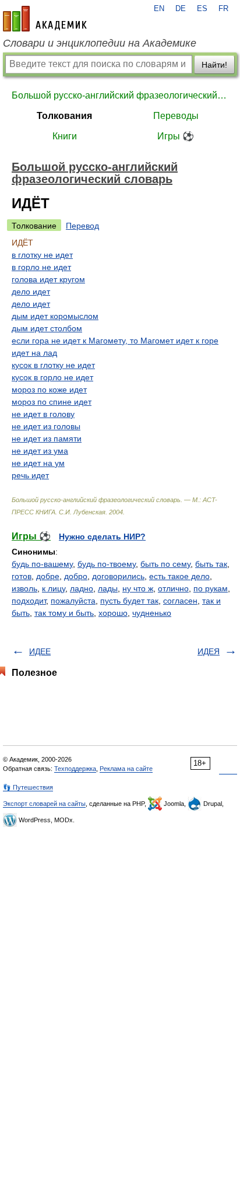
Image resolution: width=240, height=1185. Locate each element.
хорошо (113, 613)
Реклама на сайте (126, 768)
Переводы (176, 116)
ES (202, 9)
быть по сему (165, 564)
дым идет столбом (47, 328)
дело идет (31, 291)
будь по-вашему (42, 564)
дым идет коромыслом (55, 316)
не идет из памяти (47, 438)
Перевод (82, 225)
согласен (180, 600)
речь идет (30, 475)
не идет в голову (43, 414)
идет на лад (34, 352)
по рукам (210, 588)
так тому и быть (64, 613)
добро (75, 576)
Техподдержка (75, 768)
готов (21, 576)
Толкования (64, 116)
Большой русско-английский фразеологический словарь (120, 95)
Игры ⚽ (175, 136)
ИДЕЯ (208, 651)
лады (108, 588)
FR (223, 9)
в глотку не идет (42, 255)
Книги (64, 136)
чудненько (151, 613)
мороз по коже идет (49, 389)
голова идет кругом (48, 279)
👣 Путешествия (28, 787)
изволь (24, 588)
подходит (29, 600)
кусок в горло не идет (52, 377)
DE (180, 9)
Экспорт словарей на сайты (44, 803)
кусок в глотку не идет (53, 365)
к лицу (53, 588)
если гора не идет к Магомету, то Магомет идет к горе (115, 340)
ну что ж (137, 588)
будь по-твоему (106, 564)
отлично (173, 588)
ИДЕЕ (40, 651)
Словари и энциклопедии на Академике (99, 43)
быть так (211, 564)
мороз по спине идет (51, 401)
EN (159, 9)
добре (47, 576)
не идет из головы (46, 426)
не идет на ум (38, 463)
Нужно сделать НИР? (102, 536)
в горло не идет (41, 267)
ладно (81, 588)
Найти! (214, 64)
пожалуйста (73, 600)
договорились (118, 576)
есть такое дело (179, 576)
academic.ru (45, 18)
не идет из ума (40, 450)
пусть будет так (129, 600)
